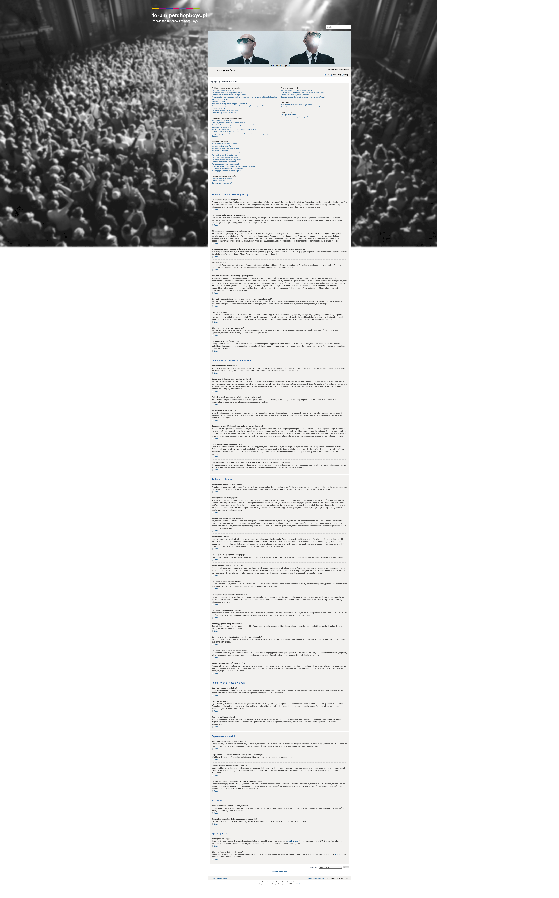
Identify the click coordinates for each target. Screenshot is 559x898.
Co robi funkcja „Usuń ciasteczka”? (224, 113)
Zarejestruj (337, 75)
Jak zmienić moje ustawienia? (222, 120)
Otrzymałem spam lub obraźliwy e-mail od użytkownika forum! (303, 97)
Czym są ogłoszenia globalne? (222, 178)
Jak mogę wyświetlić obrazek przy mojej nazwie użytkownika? (234, 129)
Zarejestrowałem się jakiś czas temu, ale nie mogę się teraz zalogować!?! (238, 106)
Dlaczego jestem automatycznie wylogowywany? (229, 95)
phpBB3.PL (296, 884)
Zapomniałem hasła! (219, 101)
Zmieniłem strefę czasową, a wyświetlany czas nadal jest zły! (233, 125)
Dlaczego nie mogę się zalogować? (224, 90)
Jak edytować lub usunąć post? (223, 146)
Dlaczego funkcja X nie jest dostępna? (294, 117)
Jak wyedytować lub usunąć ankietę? (225, 155)
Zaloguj (346, 75)
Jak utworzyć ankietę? (220, 150)
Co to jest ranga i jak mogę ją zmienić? (225, 131)
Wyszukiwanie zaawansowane (338, 69)
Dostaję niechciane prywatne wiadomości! (295, 95)
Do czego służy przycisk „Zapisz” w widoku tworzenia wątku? (234, 166)
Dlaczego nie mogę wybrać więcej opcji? (226, 153)
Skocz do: (313, 867)
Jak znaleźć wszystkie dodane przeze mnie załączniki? (300, 107)
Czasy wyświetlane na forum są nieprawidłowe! (228, 123)
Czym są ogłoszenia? (219, 180)
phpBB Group (292, 841)
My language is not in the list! (222, 127)
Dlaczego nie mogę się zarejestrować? (225, 110)
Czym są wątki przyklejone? (222, 183)
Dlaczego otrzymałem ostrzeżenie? (224, 162)
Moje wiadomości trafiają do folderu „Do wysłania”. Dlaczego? (302, 92)
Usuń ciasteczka (319, 878)
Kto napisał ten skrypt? (289, 115)
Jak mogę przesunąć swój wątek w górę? (226, 171)
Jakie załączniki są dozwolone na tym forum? (297, 105)
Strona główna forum (225, 70)
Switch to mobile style (279, 872)
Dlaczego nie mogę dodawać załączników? (227, 159)
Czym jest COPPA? (219, 108)
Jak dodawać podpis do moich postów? (226, 148)
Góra (216, 209)
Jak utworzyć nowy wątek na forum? (225, 144)
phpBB (272, 882)
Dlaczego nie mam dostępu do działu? (225, 157)
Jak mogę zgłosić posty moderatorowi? (225, 164)
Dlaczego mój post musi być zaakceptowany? (228, 168)
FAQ (328, 75)
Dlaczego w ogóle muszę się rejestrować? (227, 92)
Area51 (338, 854)
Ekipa (310, 878)
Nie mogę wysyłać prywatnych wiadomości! (296, 90)
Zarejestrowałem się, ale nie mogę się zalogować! (229, 104)
